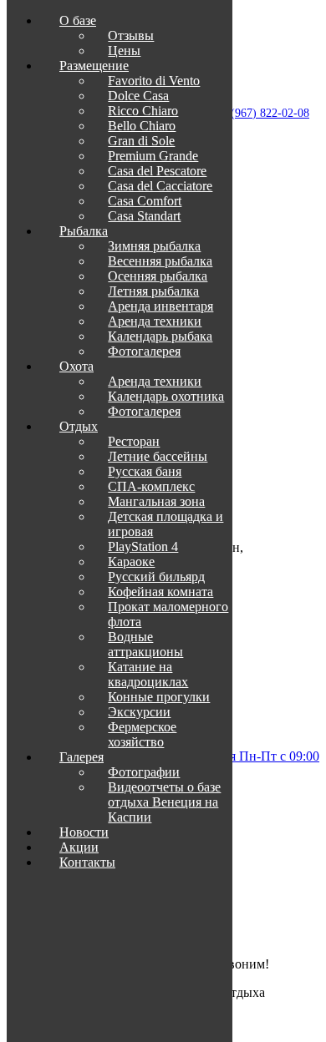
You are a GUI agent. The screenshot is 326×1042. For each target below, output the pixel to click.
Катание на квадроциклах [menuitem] (148, 674)
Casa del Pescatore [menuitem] (157, 171)
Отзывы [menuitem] (131, 35)
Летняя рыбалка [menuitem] (153, 291)
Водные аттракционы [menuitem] (145, 644)
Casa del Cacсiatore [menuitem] (160, 186)
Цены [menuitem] (124, 50)
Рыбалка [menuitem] (83, 231)
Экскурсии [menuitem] (139, 712)
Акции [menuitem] (79, 847)
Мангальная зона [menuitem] (156, 501)
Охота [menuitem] (76, 366)
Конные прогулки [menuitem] (159, 697)
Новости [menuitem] (84, 832)
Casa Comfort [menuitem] (144, 201)
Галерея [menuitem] (81, 757)
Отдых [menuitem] (78, 426)
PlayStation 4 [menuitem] (143, 546)
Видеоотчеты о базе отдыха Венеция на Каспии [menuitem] (164, 802)
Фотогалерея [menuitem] (144, 351)
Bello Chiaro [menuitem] (142, 126)
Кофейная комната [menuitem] (160, 591)
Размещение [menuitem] (94, 65)
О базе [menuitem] (77, 20)
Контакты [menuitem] (87, 862)
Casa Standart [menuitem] (144, 216)
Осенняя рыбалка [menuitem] (157, 276)
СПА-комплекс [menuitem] (151, 486)
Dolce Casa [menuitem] (138, 96)
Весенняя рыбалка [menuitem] (160, 261)
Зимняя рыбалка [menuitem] (154, 246)
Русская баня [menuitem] (144, 471)
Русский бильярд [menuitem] (156, 576)
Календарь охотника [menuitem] (166, 396)
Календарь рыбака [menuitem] (160, 336)
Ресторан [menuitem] (134, 441)
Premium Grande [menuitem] (153, 156)
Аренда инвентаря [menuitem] (160, 306)
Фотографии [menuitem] (144, 772)
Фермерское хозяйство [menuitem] (142, 734)
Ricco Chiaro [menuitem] (143, 111)
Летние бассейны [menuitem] (157, 456)
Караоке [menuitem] (131, 561)
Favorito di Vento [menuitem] (154, 80)
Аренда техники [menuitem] (154, 321)
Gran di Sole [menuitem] (141, 141)
